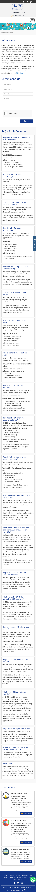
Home (3, 32)
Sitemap (20, 879)
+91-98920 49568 (18, 15)
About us (11, 875)
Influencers (25, 875)
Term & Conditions (22, 877)
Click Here (19, 73)
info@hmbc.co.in (19, 13)
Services (18, 875)
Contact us (12, 877)
